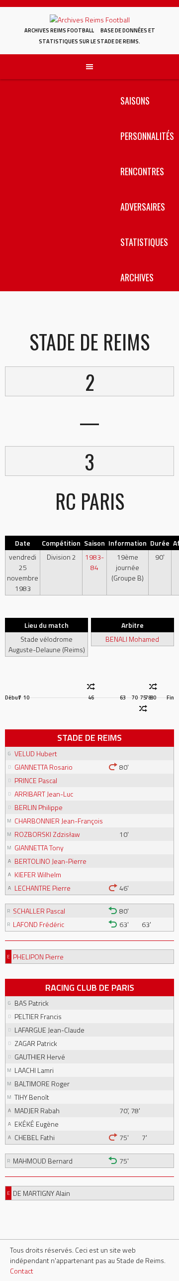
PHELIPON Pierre (38, 956)
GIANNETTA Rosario (43, 767)
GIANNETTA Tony (39, 847)
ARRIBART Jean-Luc (43, 794)
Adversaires (142, 206)
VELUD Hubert (35, 753)
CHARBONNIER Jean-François (58, 820)
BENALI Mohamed (132, 639)
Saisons (135, 100)
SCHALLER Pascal (39, 911)
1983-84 (94, 562)
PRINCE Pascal (35, 780)
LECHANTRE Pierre (42, 888)
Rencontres (142, 171)
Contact (21, 1271)
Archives (137, 277)
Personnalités (147, 135)
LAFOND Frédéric (38, 924)
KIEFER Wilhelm (37, 874)
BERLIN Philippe (38, 807)
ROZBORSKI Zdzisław (47, 834)
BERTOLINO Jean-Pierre (50, 861)
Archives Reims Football (59, 30)
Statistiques (144, 241)
